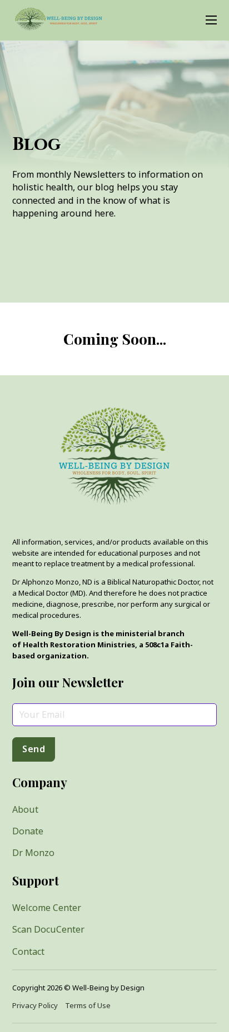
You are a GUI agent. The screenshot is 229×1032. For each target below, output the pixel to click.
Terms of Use (88, 1005)
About (25, 809)
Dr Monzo (33, 853)
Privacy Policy (35, 1005)
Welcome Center (46, 908)
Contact (28, 951)
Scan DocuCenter (48, 929)
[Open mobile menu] (211, 20)
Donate (27, 831)
